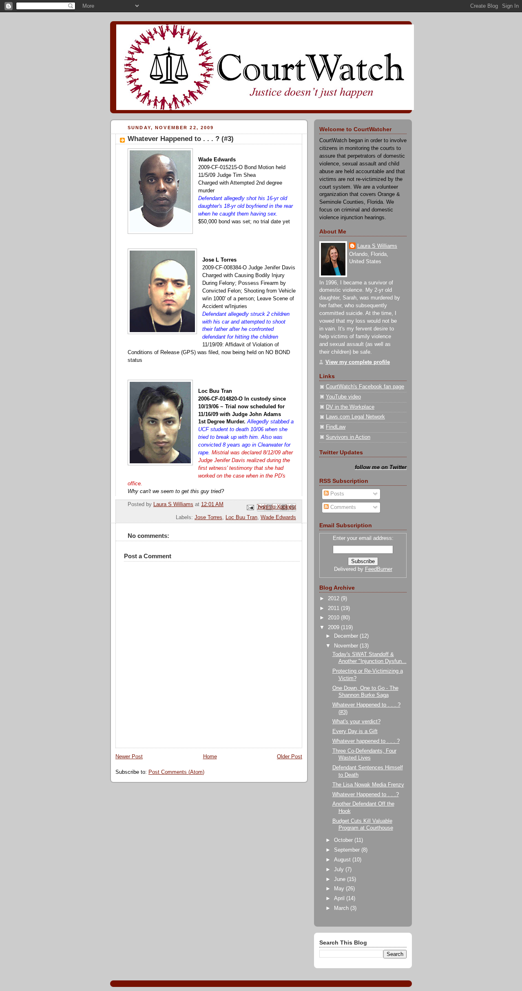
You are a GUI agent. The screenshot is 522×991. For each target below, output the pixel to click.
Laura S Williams (377, 246)
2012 (334, 598)
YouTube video (343, 397)
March (342, 908)
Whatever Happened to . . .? (365, 794)
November (347, 646)
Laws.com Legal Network (355, 417)
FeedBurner (378, 569)
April (340, 898)
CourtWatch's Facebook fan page (365, 387)
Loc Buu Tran (241, 517)
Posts (336, 494)
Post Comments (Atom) (176, 772)
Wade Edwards (278, 517)
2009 (334, 627)
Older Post (289, 757)
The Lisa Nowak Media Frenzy (368, 785)
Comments (342, 507)
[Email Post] (250, 507)
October (344, 840)
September (347, 850)
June (340, 879)
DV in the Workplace (350, 407)
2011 (334, 608)
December (347, 636)
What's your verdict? (356, 722)
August (343, 860)
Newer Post (129, 757)
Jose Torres (208, 517)
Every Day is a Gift (355, 731)
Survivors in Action (348, 437)
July (339, 869)
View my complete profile (357, 362)
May (340, 889)
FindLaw (335, 427)
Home (210, 757)
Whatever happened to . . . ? (366, 741)
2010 (334, 618)
